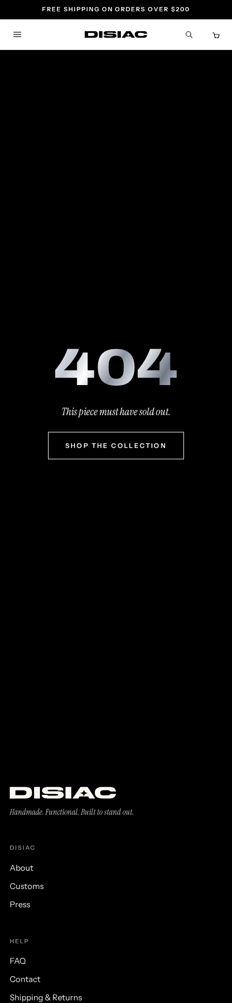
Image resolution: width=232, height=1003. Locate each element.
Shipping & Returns (46, 997)
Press (20, 904)
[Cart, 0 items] (215, 34)
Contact (25, 979)
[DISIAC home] (116, 34)
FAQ (18, 961)
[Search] (189, 34)
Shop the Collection (116, 446)
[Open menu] (17, 34)
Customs (27, 886)
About (21, 868)
